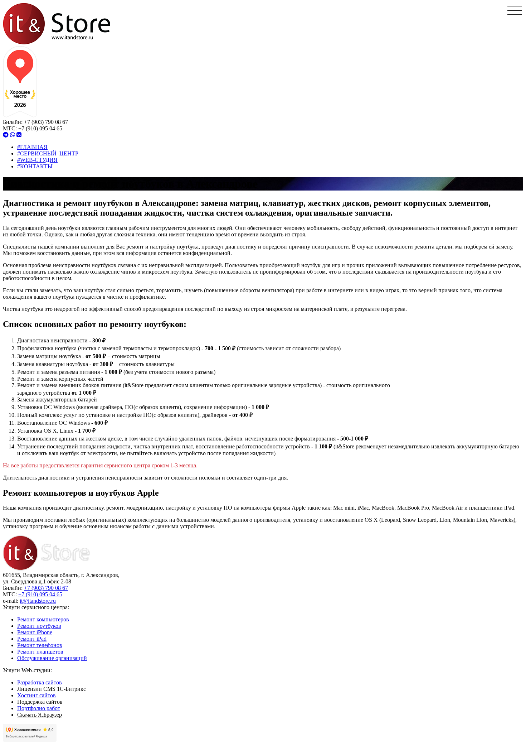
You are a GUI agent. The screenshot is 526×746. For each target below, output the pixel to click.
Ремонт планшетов (40, 652)
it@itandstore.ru (38, 601)
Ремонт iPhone (34, 632)
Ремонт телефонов (39, 645)
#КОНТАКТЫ (35, 166)
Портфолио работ (38, 708)
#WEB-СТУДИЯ (37, 160)
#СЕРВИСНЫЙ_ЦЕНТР (47, 153)
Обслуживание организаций (52, 658)
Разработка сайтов (39, 682)
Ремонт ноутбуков (39, 626)
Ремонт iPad (32, 639)
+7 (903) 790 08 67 (46, 588)
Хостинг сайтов (36, 695)
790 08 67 (46, 122)
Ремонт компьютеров (43, 619)
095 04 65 (40, 128)
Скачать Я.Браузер (39, 715)
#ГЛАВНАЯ (32, 147)
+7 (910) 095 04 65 (40, 594)
